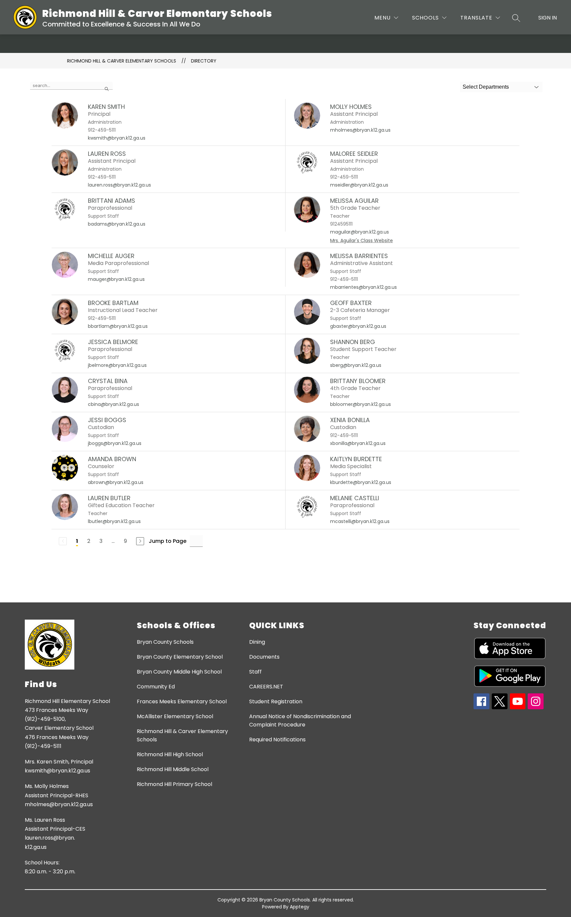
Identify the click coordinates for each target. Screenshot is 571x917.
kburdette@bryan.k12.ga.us (360, 482)
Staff (255, 672)
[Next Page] (140, 541)
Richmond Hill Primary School (174, 784)
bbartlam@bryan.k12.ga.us (118, 326)
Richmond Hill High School (170, 754)
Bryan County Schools (165, 642)
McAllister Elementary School (175, 716)
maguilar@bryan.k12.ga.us (359, 232)
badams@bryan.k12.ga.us (116, 224)
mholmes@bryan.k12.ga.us (360, 130)
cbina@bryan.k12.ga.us (113, 404)
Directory (203, 61)
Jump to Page (167, 541)
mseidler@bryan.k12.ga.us (359, 185)
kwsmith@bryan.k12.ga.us (116, 138)
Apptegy (299, 906)
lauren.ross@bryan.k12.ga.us (119, 185)
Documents (264, 657)
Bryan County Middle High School (179, 672)
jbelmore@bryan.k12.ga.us (117, 365)
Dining (257, 642)
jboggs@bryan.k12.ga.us (114, 443)
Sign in (547, 18)
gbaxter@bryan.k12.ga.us (358, 326)
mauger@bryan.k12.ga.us (116, 279)
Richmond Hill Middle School (173, 769)
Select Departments (486, 87)
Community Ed (156, 686)
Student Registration (275, 701)
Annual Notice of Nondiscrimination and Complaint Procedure (300, 720)
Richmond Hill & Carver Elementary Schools (121, 61)
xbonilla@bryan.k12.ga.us (358, 443)
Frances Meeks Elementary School (182, 701)
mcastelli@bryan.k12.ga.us (360, 521)
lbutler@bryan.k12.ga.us (114, 521)
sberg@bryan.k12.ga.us (355, 365)
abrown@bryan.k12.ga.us (115, 482)
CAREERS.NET (266, 686)
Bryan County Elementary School (180, 657)
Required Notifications (277, 739)
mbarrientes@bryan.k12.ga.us (363, 287)
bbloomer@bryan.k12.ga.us (360, 404)
